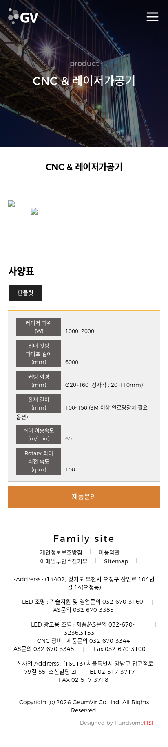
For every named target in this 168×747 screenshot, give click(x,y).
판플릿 (25, 292)
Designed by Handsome (118, 722)
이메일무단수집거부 (64, 561)
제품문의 (84, 497)
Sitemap (116, 561)
